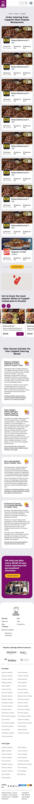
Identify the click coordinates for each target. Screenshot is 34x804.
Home (10, 14)
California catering (23, 676)
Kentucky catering (7, 693)
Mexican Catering (7, 768)
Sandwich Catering (23, 761)
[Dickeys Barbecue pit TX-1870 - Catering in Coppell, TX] (6, 146)
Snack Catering (6, 761)
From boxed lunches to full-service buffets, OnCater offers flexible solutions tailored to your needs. (16, 448)
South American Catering (22, 751)
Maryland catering (7, 696)
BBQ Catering (21, 774)
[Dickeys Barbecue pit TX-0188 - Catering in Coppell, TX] (6, 66)
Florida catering (22, 679)
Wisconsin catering (23, 733)
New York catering (23, 713)
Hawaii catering (22, 683)
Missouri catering (23, 703)
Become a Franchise (8, 634)
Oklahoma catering (23, 720)
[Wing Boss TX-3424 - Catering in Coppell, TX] (6, 251)
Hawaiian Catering (7, 747)
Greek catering (22, 747)
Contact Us (21, 624)
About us (5, 621)
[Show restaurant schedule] (29, 29)
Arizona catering (22, 673)
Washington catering (8, 733)
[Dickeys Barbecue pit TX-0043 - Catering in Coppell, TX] (6, 40)
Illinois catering (22, 686)
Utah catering (6, 730)
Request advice (12, 576)
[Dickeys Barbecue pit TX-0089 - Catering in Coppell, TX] (6, 225)
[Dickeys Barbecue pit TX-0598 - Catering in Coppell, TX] (6, 172)
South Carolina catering (25, 723)
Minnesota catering (23, 699)
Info (18, 619)
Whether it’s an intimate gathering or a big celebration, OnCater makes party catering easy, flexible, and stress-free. (17, 491)
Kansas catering (22, 689)
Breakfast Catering (7, 764)
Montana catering (7, 706)
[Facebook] (8, 786)
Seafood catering (7, 757)
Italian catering (6, 778)
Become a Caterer (8, 630)
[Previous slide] (4, 306)
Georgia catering (6, 683)
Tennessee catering (7, 726)
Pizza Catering (22, 771)
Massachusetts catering (25, 696)
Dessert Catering (7, 754)
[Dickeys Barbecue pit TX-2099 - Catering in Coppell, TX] (6, 199)
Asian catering (6, 774)
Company (5, 627)
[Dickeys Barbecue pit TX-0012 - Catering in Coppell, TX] (6, 119)
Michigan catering (7, 699)
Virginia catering (22, 730)
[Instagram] (11, 786)
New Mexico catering (8, 713)
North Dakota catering (24, 716)
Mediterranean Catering (24, 764)
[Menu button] (31, 3)
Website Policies (6, 793)
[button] (14, 277)
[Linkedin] (14, 786)
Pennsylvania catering (8, 723)
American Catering (7, 771)
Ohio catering (6, 720)
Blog (3, 624)
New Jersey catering (24, 709)
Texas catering (22, 726)
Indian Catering (22, 757)
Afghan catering (6, 751)
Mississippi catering (7, 703)
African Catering (22, 754)
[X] (16, 786)
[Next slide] (9, 306)
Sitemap (4, 619)
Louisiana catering (23, 693)
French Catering (22, 768)
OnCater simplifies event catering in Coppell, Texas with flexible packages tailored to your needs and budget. (15, 397)
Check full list (17, 267)
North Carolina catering (8, 716)
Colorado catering (7, 679)
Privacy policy (13, 795)
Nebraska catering (23, 706)
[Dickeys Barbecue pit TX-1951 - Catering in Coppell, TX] (6, 93)
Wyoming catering (7, 736)
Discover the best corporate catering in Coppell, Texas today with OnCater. (16, 543)
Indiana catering (6, 689)
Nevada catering (6, 709)
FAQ (18, 621)
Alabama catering (7, 673)
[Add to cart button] (20, 334)
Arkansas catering (7, 676)
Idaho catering (6, 686)
